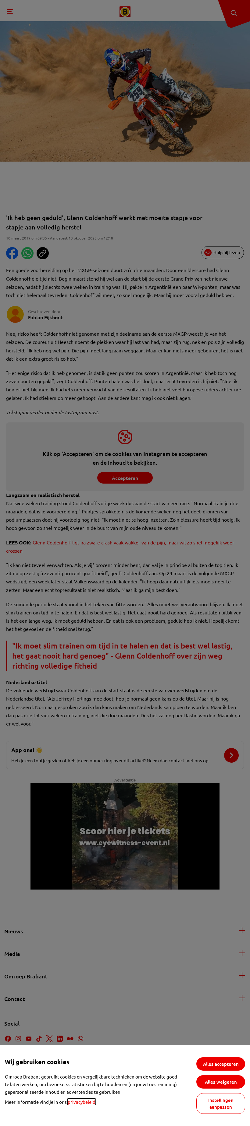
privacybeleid (81, 1102)
